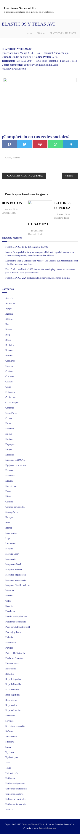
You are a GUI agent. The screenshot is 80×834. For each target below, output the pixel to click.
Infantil (8, 527)
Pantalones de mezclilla (15, 621)
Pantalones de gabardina (16, 616)
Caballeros (10, 361)
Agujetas (9, 314)
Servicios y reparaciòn (15, 726)
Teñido (8, 768)
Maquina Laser (12, 554)
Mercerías (9, 590)
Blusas (8, 340)
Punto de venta (11, 663)
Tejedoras (9, 752)
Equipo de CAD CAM (15, 460)
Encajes (8, 449)
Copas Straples (12, 402)
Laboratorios (11, 533)
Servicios (9, 721)
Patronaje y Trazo (13, 632)
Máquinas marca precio (15, 580)
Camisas (9, 366)
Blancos (8, 329)
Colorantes (10, 392)
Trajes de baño (11, 773)
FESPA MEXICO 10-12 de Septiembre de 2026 (26, 247)
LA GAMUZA (38, 224)
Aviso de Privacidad (47, 828)
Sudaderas (10, 741)
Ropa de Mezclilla (13, 684)
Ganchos (9, 501)
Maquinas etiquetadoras (15, 574)
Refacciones (10, 668)
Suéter (8, 747)
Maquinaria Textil (13, 564)
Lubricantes (10, 543)
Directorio (9, 428)
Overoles (9, 606)
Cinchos (9, 381)
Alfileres (9, 319)
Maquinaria (10, 559)
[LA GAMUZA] (40, 209)
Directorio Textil (9, 213)
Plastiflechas (10, 642)
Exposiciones (11, 486)
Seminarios (10, 715)
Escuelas (9, 470)
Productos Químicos (14, 658)
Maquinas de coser (13, 569)
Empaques (10, 444)
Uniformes (10, 778)
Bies (7, 324)
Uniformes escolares (14, 794)
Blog (7, 334)
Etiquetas (9, 481)
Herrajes (9, 517)
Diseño (8, 434)
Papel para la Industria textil (17, 627)
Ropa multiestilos (13, 710)
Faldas (8, 491)
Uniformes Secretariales (15, 804)
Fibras (8, 496)
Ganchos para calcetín (15, 507)
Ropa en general (12, 694)
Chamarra (9, 376)
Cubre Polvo (11, 413)
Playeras (9, 648)
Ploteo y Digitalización (15, 653)
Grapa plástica (11, 512)
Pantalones (10, 611)
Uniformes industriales (15, 799)
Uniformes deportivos (15, 783)
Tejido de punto (12, 757)
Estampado (10, 475)
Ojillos (8, 601)
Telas (7, 762)
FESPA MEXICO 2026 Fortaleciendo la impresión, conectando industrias (37, 278)
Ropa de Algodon (13, 679)
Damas (8, 423)
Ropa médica (11, 705)
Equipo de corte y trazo (15, 465)
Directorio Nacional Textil (21, 8)
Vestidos (9, 809)
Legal (7, 538)
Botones (9, 350)
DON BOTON (12, 203)
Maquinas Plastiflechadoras (17, 585)
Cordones (9, 407)
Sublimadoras (11, 736)
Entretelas (9, 454)
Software (9, 731)
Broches (9, 355)
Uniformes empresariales (16, 788)
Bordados (9, 345)
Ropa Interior (11, 700)
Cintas (8, 157)
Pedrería (9, 637)
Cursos (8, 418)
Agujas (8, 308)
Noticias (9, 595)
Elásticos (41, 33)
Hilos (7, 522)
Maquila (9, 548)
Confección (10, 397)
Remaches (9, 674)
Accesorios (10, 303)
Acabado (9, 298)
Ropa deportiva (12, 689)
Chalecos (9, 371)
